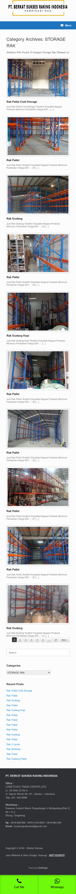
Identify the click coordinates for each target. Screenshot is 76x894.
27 (56, 639)
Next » (65, 639)
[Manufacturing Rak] (38, 8)
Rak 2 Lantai (13, 744)
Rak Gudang (14, 218)
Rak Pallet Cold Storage (21, 102)
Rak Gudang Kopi (17, 335)
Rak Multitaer (13, 749)
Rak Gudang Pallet (16, 758)
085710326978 (57, 855)
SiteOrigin (43, 867)
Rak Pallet (12, 160)
